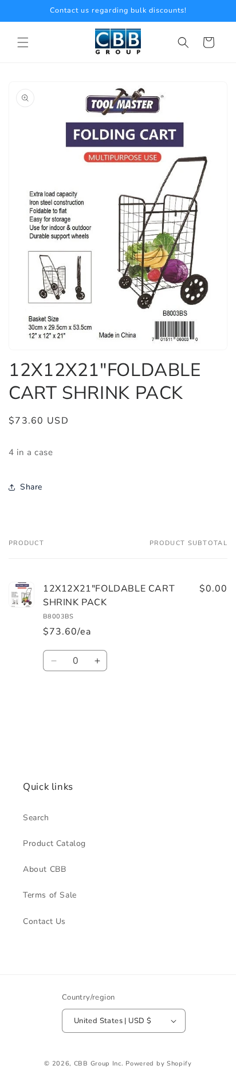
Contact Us (44, 921)
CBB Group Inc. (99, 1063)
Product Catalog (54, 843)
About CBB (44, 869)
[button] (23, 42)
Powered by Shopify (158, 1063)
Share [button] (31, 486)
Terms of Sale (50, 895)
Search (36, 817)
